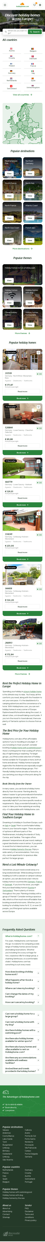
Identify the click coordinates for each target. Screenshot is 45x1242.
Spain (13, 825)
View (9, 173)
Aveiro (27, 1133)
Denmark (8, 884)
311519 (19, 375)
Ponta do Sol (30, 1136)
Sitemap (6, 1217)
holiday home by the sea (21, 849)
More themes (21, 333)
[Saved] (34, 5)
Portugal (28, 1182)
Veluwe (6, 1130)
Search (36, 32)
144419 (17, 591)
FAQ (27, 1208)
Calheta (28, 1130)
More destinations (21, 248)
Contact (6, 1214)
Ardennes (7, 1133)
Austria (31, 887)
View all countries (21, 94)
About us (6, 1208)
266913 (17, 645)
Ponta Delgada (31, 1153)
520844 (19, 430)
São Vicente (8, 1159)
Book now (21, 398)
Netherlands (8, 1170)
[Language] (40, 5)
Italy (7, 825)
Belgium (6, 1182)
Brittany (6, 1150)
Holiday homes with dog (13, 1195)
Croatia (28, 1173)
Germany (31, 881)
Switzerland (8, 890)
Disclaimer (29, 1211)
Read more (22, 391)
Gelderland (7, 1153)
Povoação (29, 1145)
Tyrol (5, 1142)
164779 (18, 483)
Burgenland (7, 1145)
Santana (28, 1156)
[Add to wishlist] (38, 352)
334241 (17, 536)
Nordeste (29, 1142)
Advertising (7, 1211)
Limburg (6, 1147)
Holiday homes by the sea (13, 1198)
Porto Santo (30, 1139)
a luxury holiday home (33, 691)
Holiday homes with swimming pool (17, 1192)
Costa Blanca (8, 1136)
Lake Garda (7, 1139)
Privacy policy (30, 1220)
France (39, 881)
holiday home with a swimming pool (26, 747)
